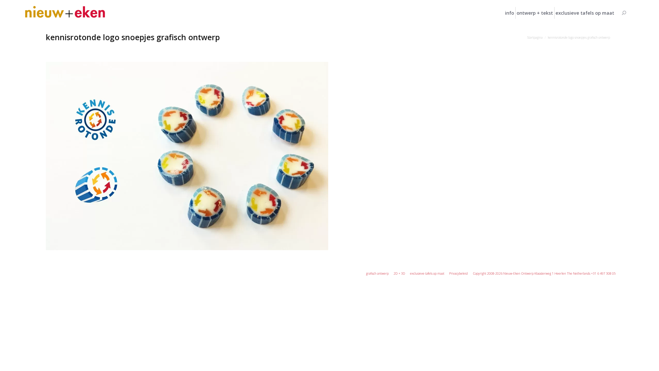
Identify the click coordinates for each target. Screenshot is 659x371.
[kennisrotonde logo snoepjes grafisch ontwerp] (329, 156)
